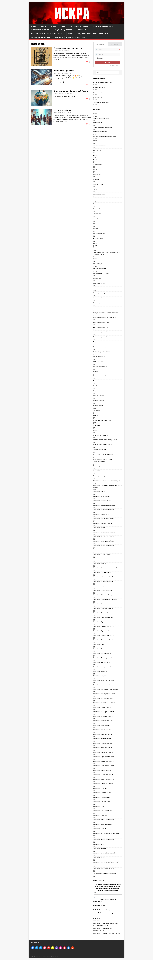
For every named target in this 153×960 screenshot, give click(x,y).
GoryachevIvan (97, 164)
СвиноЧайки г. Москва (100, 550)
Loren (95, 169)
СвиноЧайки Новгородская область (104, 698)
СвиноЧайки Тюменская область (103, 810)
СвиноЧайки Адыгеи (99, 491)
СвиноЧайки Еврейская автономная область (106, 568)
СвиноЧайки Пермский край (101, 725)
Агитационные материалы (40, 30)
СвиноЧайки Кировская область (103, 631)
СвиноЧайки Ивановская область (103, 581)
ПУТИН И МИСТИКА (99, 88)
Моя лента (59, 37)
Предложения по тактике (101, 342)
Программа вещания (99, 145)
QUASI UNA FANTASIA (113, 933)
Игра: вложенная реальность (67, 48)
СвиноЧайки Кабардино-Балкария (103, 595)
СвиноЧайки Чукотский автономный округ (106, 853)
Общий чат (82, 30)
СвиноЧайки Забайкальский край (103, 577)
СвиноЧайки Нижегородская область (104, 694)
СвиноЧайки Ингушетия (100, 586)
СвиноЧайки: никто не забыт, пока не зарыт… (47, 34)
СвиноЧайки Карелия (99, 622)
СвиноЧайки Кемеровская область (103, 626)
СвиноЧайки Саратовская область (103, 756)
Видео (53, 26)
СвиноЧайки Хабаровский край (102, 824)
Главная (33, 26)
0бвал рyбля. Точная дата (101, 93)
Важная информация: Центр (101, 327)
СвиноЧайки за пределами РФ (102, 572)
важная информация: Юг (100, 332)
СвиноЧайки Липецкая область (102, 662)
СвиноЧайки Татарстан (100, 788)
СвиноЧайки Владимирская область (104, 532)
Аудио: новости (98, 122)
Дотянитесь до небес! (63, 70)
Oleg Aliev (66, 93)
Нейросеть (96, 391)
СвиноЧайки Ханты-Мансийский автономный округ (106, 834)
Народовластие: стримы (100, 269)
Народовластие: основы (100, 366)
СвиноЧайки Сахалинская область (103, 761)
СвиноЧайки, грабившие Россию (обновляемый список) (107, 486)
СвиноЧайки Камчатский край (102, 613)
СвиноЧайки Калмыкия (100, 604)
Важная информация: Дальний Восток (104, 317)
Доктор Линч (97, 214)
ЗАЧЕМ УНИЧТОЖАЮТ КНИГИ (102, 83)
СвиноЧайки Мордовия (100, 676)
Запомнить (100, 58)
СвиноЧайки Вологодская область (103, 541)
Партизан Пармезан (99, 233)
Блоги (95, 155)
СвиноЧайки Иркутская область (103, 590)
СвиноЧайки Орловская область (103, 716)
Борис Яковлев (97, 199)
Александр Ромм (98, 184)
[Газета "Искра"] (76, 23)
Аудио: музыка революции (101, 118)
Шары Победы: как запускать (41, 37)
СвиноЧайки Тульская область (102, 801)
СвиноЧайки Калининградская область (105, 599)
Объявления (97, 410)
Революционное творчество (102, 420)
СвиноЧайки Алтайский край (101, 496)
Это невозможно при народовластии (104, 873)
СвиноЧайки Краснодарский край (103, 640)
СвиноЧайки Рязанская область (102, 748)
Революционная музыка (100, 293)
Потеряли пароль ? (115, 65)
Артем (95, 189)
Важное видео (97, 264)
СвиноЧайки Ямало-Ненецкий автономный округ (106, 863)
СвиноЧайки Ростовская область (103, 743)
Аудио (63, 26)
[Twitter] (40, 947)
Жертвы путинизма (99, 357)
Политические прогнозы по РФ (102, 444)
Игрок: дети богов (62, 110)
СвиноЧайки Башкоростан (101, 514)
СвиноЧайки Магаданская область (103, 667)
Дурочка (95, 219)
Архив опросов (97, 901)
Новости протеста (98, 400)
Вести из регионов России (101, 376)
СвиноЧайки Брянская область (102, 523)
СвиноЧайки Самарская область (103, 752)
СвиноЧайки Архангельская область (104, 505)
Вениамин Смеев (98, 204)
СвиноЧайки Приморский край (102, 730)
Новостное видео (98, 288)
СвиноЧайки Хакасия (99, 828)
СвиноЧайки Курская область (102, 653)
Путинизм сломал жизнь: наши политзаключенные (102, 460)
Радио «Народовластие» (64, 30)
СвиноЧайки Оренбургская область (104, 712)
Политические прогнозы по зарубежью (105, 440)
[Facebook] (32, 947)
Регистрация (114, 44)
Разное (95, 415)
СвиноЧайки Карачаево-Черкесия (103, 617)
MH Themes (55, 956)
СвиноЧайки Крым (98, 644)
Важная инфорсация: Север (101, 337)
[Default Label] (36, 947)
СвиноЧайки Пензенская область (103, 721)
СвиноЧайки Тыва (98, 806)
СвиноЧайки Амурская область (102, 500)
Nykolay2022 (97, 174)
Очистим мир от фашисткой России (70, 91)
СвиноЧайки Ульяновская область (103, 819)
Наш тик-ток (97, 278)
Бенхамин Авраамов (99, 194)
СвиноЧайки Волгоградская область (104, 536)
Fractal (95, 159)
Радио (95, 140)
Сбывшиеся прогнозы (99, 449)
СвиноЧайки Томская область (102, 797)
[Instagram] (44, 947)
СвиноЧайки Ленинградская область (104, 658)
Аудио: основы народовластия (102, 127)
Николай (66, 50)
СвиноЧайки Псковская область (103, 734)
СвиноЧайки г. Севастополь (101, 559)
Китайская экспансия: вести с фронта (104, 386)
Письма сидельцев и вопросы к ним (104, 466)
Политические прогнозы (79, 26)
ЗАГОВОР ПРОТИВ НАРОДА (101, 103)
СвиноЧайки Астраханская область (103, 509)
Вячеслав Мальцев (99, 209)
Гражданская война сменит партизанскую (92, 34)
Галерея (95, 381)
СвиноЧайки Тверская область (102, 792)
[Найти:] (108, 72)
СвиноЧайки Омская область (102, 707)
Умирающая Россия (99, 298)
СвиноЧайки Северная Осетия (102, 770)
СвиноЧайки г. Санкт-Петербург (102, 554)
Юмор (95, 430)
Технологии (96, 425)
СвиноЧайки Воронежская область (103, 545)
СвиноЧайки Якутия (99, 857)
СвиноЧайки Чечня (98, 844)
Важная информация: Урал (101, 322)
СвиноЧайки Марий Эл (100, 671)
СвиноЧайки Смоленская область (103, 774)
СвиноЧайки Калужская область (103, 608)
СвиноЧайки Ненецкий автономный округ (105, 689)
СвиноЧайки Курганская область (103, 649)
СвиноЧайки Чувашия (99, 848)
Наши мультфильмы (99, 283)
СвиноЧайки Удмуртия (100, 815)
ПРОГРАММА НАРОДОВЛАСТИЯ (103, 26)
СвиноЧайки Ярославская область (103, 868)
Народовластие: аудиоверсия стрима (104, 136)
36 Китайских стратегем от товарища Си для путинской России (107, 253)
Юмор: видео (97, 303)
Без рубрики (97, 150)
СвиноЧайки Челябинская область (103, 839)
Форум (70, 34)
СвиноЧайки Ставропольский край (103, 779)
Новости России (98, 405)
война (95, 308)
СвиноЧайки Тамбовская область (103, 783)
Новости (43, 26)
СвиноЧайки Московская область (103, 680)
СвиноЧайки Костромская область (103, 635)
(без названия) (97, 98)
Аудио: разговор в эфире (100, 131)
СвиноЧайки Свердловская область (104, 765)
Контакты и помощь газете (76, 37)
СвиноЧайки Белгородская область (104, 518)
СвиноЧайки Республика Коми (102, 739)
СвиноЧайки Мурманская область (103, 685)
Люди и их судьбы (98, 361)
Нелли (95, 223)
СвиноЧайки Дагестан (99, 563)
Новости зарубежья (99, 396)
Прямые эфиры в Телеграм (101, 273)
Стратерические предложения (102, 347)
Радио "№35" (97, 471)
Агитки (95, 259)
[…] (59, 59)
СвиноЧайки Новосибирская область (104, 703)
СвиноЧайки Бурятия (99, 527)
